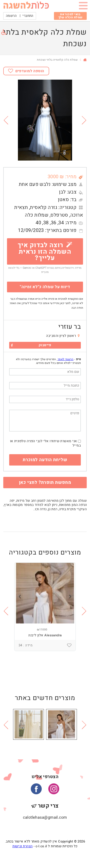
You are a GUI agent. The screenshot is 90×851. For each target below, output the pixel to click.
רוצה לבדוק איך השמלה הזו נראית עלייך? (44, 251)
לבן (62, 191)
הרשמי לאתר (66, 359)
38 (46, 222)
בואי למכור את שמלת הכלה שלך (70, 16)
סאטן (63, 199)
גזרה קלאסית (43, 207)
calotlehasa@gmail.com (45, 817)
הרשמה (11, 15)
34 (61, 222)
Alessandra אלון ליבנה (45, 635)
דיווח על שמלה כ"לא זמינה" (45, 287)
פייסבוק (45, 345)
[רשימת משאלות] (69, 645)
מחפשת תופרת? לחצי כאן (45, 482)
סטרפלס (59, 215)
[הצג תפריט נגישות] (4, 32)
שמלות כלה (36, 215)
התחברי (27, 15)
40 (38, 222)
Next (84, 120)
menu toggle (83, 6)
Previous (5, 120)
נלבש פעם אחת (34, 184)
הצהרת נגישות (22, 846)
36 (53, 222)
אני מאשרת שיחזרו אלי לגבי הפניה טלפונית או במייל (45, 443)
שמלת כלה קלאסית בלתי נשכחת (57, 59)
